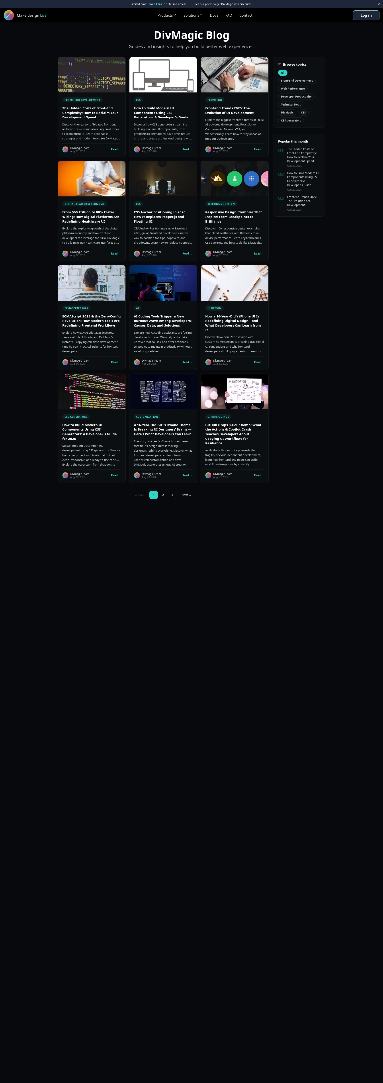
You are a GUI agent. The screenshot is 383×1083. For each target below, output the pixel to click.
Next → (187, 495)
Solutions (191, 15)
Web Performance (293, 88)
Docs (214, 15)
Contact (245, 15)
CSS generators (291, 120)
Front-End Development (297, 80)
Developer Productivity (296, 96)
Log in (366, 15)
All (283, 72)
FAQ (228, 15)
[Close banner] (379, 4)
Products (165, 15)
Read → (116, 149)
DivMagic (287, 112)
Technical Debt (291, 104)
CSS (303, 112)
